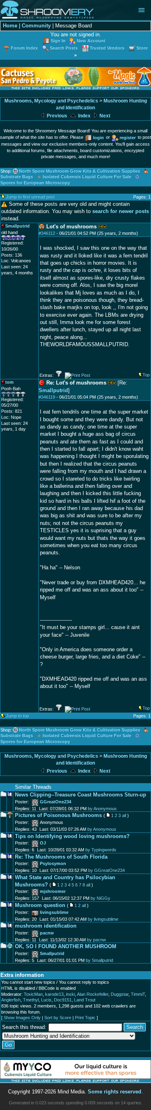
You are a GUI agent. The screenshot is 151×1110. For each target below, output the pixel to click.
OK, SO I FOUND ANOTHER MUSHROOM (65, 946)
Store (142, 48)
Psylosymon (53, 863)
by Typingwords (100, 849)
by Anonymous (102, 808)
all (124, 815)
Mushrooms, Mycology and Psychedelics (51, 101)
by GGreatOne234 (106, 870)
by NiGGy (100, 898)
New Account (91, 40)
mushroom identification (46, 926)
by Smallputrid (99, 960)
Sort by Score (57, 1017)
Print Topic (85, 1017)
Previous (56, 116)
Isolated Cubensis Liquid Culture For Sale (87, 176)
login (98, 137)
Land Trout (84, 999)
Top (146, 374)
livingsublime (54, 912)
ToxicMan (33, 994)
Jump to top (17, 715)
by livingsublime (103, 919)
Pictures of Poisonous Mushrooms (58, 815)
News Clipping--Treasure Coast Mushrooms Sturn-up (80, 795)
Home (10, 26)
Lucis (46, 999)
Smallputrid (53, 390)
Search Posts (64, 48)
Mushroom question (40, 905)
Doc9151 (63, 999)
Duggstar (119, 994)
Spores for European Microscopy (35, 182)
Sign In (58, 40)
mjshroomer (53, 891)
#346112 (47, 233)
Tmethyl (31, 999)
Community (36, 26)
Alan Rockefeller (92, 994)
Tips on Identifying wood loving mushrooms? (72, 836)
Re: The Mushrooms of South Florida (61, 857)
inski (70, 994)
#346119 (47, 397)
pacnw (47, 932)
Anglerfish (11, 999)
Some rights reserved (114, 1092)
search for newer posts (120, 211)
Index (84, 116)
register (128, 137)
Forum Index (24, 48)
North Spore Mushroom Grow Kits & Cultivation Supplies (79, 171)
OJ (43, 842)
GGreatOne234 (55, 801)
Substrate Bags (16, 176)
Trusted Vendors (107, 48)
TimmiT (138, 994)
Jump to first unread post (30, 196)
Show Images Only (22, 1017)
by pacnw (96, 939)
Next (104, 116)
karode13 (54, 994)
